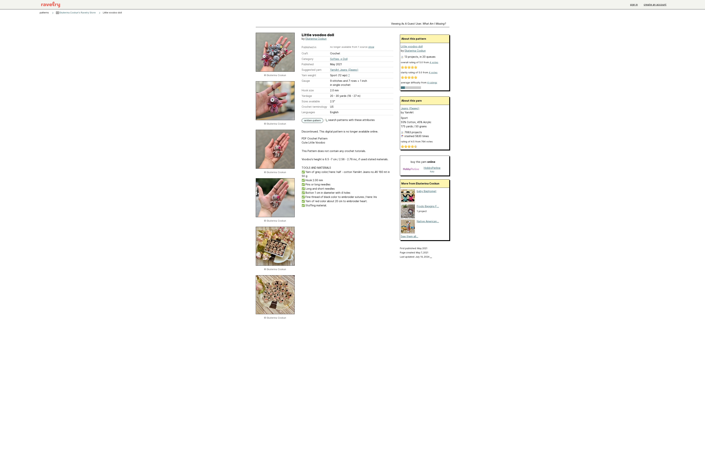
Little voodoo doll (412, 46)
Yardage (307, 95)
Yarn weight (309, 75)
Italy (432, 171)
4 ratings (432, 82)
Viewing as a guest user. (418, 23)
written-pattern (312, 120)
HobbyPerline (432, 167)
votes (434, 62)
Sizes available (311, 101)
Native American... (428, 221)
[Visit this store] (411, 169)
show (371, 47)
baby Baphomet (426, 191)
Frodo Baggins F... (428, 206)
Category (307, 58)
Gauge (306, 80)
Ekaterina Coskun (316, 38)
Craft (305, 53)
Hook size (308, 90)
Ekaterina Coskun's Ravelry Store (77, 12)
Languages (308, 112)
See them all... (409, 236)
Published (308, 64)
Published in (309, 47)
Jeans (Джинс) (410, 108)
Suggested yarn (311, 69)
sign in (634, 4)
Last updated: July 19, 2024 (416, 256)
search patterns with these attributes (351, 119)
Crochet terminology (314, 106)
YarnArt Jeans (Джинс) (344, 69)
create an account (655, 4)
